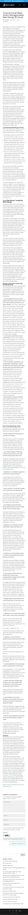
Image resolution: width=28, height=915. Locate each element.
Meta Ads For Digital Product (9, 891)
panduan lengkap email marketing (14, 780)
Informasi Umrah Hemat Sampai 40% (11, 897)
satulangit (6, 20)
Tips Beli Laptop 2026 (8, 865)
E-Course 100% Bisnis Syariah (10, 901)
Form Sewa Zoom (7, 863)
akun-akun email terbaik (10, 768)
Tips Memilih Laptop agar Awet (10, 861)
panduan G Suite (9, 103)
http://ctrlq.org (10, 651)
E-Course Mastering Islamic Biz (10, 899)
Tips (18, 20)
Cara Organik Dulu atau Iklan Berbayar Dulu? (13, 903)
